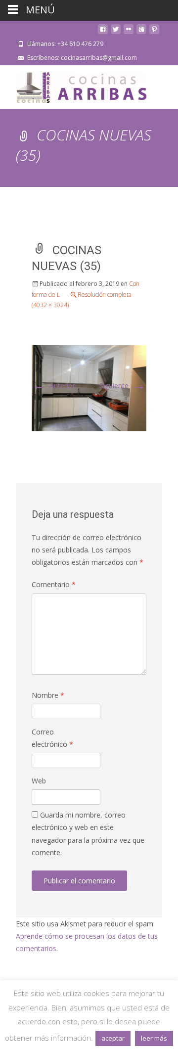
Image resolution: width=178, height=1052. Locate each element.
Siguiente (122, 385)
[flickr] (129, 33)
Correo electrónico (52, 738)
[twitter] (116, 33)
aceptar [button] (113, 1038)
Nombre (48, 695)
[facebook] (103, 33)
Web (39, 780)
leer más (154, 1038)
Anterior (53, 385)
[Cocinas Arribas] (77, 85)
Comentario (54, 584)
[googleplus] (141, 33)
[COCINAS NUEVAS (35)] (89, 387)
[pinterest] (154, 33)
